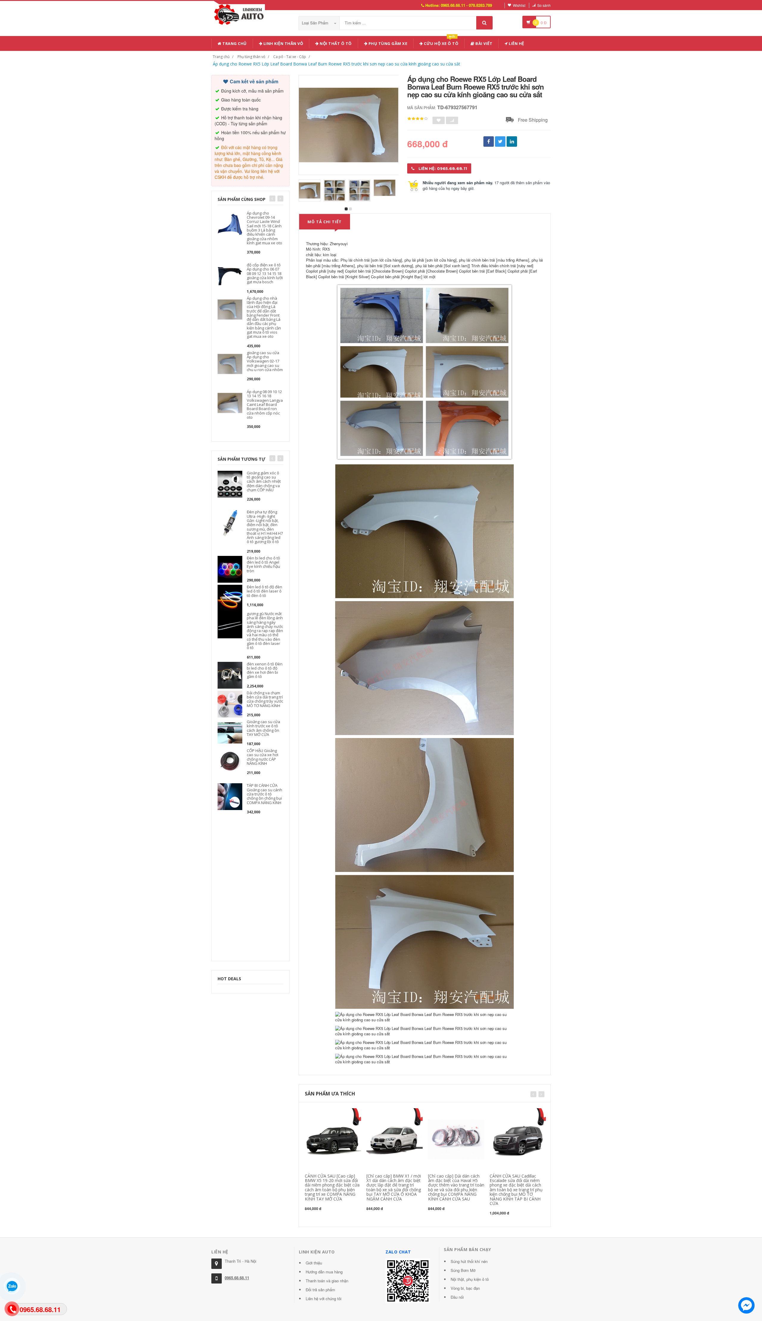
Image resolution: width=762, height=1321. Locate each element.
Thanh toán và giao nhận (327, 1281)
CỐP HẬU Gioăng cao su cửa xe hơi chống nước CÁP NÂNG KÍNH (262, 757)
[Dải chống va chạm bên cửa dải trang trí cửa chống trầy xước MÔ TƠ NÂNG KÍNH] (230, 703)
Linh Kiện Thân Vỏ (282, 43)
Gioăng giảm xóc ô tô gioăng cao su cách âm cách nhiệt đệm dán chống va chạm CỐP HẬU (264, 481)
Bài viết (483, 43)
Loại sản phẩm (316, 23)
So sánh (544, 5)
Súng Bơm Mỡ (463, 1270)
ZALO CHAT (398, 1252)
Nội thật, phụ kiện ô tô (470, 1279)
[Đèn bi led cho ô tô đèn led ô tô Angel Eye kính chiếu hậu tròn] (230, 568)
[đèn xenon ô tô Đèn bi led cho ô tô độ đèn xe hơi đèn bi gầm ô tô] (230, 674)
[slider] (417, 119)
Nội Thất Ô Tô (335, 43)
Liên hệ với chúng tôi (323, 1298)
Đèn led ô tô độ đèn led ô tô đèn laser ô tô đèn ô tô (264, 591)
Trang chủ (234, 43)
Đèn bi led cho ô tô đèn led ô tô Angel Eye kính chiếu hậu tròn (263, 564)
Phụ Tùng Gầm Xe (387, 43)
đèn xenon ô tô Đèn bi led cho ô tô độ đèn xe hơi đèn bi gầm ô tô (264, 670)
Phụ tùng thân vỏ (251, 56)
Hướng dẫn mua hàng (324, 1272)
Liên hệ (516, 43)
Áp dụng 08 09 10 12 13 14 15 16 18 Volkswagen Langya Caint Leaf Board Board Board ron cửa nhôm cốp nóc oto (265, 404)
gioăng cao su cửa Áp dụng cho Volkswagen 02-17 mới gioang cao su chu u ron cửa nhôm (265, 361)
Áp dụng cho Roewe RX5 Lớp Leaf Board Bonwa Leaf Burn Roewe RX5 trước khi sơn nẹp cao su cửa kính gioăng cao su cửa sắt (336, 64)
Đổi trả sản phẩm (320, 1289)
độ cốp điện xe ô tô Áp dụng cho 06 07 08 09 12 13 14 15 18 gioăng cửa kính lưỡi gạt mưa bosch (265, 273)
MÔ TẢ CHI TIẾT (324, 221)
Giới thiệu (314, 1263)
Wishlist (519, 5)
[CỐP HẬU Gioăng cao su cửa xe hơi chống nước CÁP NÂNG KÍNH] (230, 761)
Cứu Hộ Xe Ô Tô (441, 42)
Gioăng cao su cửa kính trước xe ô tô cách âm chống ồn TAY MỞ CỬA (263, 728)
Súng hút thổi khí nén (469, 1261)
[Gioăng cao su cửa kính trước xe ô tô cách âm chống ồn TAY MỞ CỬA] (230, 732)
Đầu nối (457, 1297)
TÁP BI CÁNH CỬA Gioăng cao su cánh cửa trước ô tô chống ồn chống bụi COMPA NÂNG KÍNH (264, 794)
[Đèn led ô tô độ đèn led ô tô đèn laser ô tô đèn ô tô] (230, 597)
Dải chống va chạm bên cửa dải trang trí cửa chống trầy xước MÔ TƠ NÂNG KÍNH (265, 699)
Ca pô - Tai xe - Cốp (289, 56)
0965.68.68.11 (237, 1278)
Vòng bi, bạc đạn (465, 1288)
